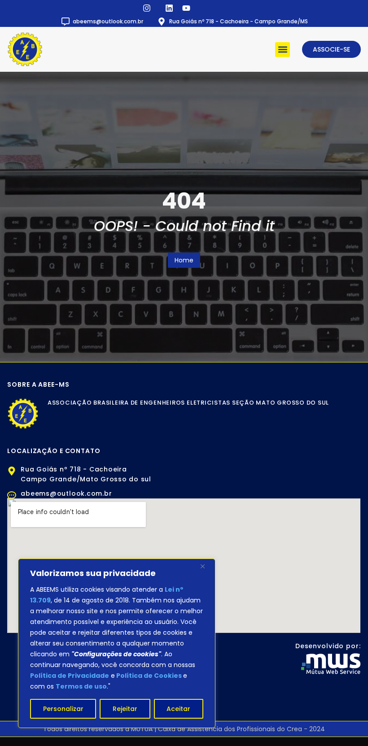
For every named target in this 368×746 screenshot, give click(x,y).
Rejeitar (125, 708)
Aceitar (178, 708)
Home (184, 260)
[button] (282, 49)
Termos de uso (81, 686)
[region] (116, 643)
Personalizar (63, 708)
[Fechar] (206, 566)
